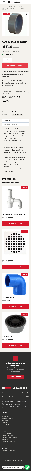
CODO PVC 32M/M (8, 297)
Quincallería (5, 424)
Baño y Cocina (6, 416)
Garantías (5, 439)
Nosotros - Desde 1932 (8, 450)
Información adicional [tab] (10, 124)
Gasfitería (5, 422)
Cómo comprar (6, 433)
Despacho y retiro (7, 435)
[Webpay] (17, 467)
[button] (26, 14)
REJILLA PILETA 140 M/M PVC (11, 258)
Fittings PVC (7, 40)
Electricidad (5, 420)
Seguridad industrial (8, 418)
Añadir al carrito (15, 65)
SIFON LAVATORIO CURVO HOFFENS (14, 214)
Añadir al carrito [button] (15, 223)
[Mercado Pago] (9, 467)
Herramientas (6, 414)
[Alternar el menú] (4, 2)
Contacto (5, 454)
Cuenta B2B (5, 452)
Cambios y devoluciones (9, 437)
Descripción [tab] (7, 120)
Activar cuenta (16, 376)
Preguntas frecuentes (8, 441)
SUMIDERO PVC (7, 336)
